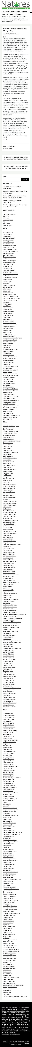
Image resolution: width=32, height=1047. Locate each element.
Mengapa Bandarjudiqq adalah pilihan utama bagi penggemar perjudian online (16, 158)
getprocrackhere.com (9, 667)
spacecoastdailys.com (9, 955)
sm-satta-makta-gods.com (11, 949)
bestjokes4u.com (8, 471)
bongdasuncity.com (9, 492)
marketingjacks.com (9, 404)
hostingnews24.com (9, 902)
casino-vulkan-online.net (10, 391)
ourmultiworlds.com (9, 238)
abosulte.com (7, 972)
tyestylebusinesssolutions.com (12, 642)
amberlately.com (8, 734)
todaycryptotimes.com (10, 945)
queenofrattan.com (8, 554)
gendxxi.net (6, 588)
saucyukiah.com (8, 232)
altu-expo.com (7, 821)
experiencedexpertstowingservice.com (14, 614)
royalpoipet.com (8, 644)
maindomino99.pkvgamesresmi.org (11, 1034)
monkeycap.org (7, 281)
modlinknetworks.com (9, 676)
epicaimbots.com (8, 876)
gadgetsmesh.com (8, 524)
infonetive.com (7, 353)
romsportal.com (8, 701)
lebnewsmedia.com (8, 789)
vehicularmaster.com (9, 727)
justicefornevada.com (9, 526)
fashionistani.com (8, 881)
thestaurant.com (8, 646)
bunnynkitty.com (8, 343)
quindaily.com (7, 970)
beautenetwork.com (9, 979)
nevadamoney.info (8, 362)
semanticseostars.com (9, 512)
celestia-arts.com (8, 244)
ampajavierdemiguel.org (10, 730)
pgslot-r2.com (7, 932)
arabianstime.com (8, 855)
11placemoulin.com (8, 478)
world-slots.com (8, 456)
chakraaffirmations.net (9, 469)
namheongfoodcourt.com (10, 375)
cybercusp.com (7, 989)
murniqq (22, 1025)
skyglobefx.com (8, 578)
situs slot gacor (21, 1016)
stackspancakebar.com (10, 374)
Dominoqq (12, 146)
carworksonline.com (9, 262)
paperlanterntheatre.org (10, 840)
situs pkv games (8, 220)
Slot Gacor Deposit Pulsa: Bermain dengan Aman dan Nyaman (14, 13)
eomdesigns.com (8, 584)
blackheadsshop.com (9, 616)
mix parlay (21, 1024)
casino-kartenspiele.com (10, 296)
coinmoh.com (7, 862)
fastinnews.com (7, 669)
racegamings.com (8, 691)
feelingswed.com (8, 883)
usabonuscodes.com (9, 947)
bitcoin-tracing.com (9, 981)
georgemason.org (8, 428)
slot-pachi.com (7, 494)
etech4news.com (8, 877)
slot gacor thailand (9, 1032)
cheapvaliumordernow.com (11, 627)
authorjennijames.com (9, 823)
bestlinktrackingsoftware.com (12, 648)
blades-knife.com (8, 560)
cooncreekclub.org (8, 240)
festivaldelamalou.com (9, 249)
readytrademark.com (9, 957)
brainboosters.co (8, 732)
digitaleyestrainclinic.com (10, 396)
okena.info (6, 806)
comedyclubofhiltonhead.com (12, 622)
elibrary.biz (6, 813)
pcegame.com (7, 930)
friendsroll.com (7, 794)
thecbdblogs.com (8, 413)
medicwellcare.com (9, 601)
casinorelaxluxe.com (9, 659)
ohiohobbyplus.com (9, 770)
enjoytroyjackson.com (9, 874)
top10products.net (8, 437)
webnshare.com (7, 518)
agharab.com (7, 828)
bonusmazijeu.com (8, 652)
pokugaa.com (7, 695)
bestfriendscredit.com (9, 811)
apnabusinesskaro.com (10, 417)
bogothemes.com (8, 772)
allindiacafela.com (8, 387)
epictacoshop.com (8, 355)
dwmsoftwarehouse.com (10, 872)
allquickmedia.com (8, 321)
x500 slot (4, 1011)
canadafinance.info (8, 360)
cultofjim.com (7, 745)
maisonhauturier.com (9, 915)
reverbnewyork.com (9, 753)
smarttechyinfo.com (9, 486)
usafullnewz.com (8, 713)
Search (5, 176)
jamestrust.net (7, 304)
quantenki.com (7, 597)
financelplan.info (8, 443)
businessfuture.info (8, 445)
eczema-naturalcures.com (10, 815)
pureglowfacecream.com (10, 325)
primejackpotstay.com (9, 693)
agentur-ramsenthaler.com (11, 582)
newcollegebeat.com (9, 751)
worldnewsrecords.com (10, 607)
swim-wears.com (8, 255)
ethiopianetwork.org (9, 522)
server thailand (23, 1029)
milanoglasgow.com (9, 377)
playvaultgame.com (9, 697)
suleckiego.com (7, 419)
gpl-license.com (8, 891)
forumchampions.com (9, 245)
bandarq (17, 1020)
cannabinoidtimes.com (9, 501)
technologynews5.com (9, 940)
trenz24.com (7, 306)
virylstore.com (7, 266)
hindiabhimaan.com (9, 409)
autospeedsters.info (9, 571)
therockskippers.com (9, 383)
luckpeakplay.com (8, 682)
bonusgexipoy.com (8, 658)
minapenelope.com (8, 764)
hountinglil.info (7, 467)
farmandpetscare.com (9, 531)
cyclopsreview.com (8, 864)
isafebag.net (6, 291)
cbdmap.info (7, 448)
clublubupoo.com (8, 650)
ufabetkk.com (7, 319)
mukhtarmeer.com (8, 921)
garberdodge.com (8, 253)
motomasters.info (8, 590)
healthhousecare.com (9, 894)
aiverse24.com (7, 974)
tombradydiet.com (8, 781)
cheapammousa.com (9, 830)
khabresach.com (8, 411)
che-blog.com (7, 460)
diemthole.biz (7, 317)
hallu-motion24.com (9, 381)
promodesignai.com (9, 966)
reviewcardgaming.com (10, 612)
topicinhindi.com (8, 429)
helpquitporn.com (8, 898)
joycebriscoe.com (8, 736)
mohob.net (6, 482)
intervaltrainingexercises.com (11, 641)
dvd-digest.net (7, 368)
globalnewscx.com (8, 548)
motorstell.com (7, 268)
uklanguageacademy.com (10, 431)
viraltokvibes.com (8, 276)
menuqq (16, 1025)
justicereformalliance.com (10, 766)
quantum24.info (7, 595)
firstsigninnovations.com (10, 251)
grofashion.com (7, 686)
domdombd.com (8, 663)
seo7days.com (7, 334)
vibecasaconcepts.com (10, 593)
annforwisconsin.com (9, 742)
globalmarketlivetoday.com (11, 889)
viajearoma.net (7, 825)
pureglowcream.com (9, 336)
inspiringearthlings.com (10, 908)
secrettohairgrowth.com (10, 340)
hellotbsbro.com (8, 529)
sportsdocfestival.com (9, 703)
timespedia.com (8, 313)
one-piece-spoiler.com (9, 561)
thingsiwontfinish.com (9, 707)
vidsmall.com (7, 603)
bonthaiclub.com (8, 783)
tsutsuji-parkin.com (8, 827)
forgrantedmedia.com (9, 257)
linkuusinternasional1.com (10, 793)
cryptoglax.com (7, 768)
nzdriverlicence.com (9, 926)
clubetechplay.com (8, 661)
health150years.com (9, 270)
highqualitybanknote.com (10, 900)
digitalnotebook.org (9, 488)
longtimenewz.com (8, 678)
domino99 (8, 1007)
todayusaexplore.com (9, 719)
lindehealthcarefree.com (10, 433)
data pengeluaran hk (9, 214)
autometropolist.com (9, 859)
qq (4, 222)
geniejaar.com (7, 475)
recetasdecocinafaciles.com (11, 834)
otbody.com (6, 302)
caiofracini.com (7, 535)
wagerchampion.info (9, 573)
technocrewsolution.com (10, 274)
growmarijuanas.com (9, 516)
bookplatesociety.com (9, 787)
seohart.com (7, 962)
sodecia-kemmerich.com (10, 631)
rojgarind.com (7, 507)
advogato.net (7, 289)
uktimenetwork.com (9, 715)
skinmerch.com (7, 755)
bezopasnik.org (7, 345)
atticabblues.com (8, 857)
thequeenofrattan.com (9, 556)
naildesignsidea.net (8, 836)
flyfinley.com (7, 463)
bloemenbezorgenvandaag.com (12, 338)
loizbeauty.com (7, 309)
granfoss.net (6, 385)
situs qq (13, 1027)
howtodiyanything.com (10, 906)
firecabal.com (7, 885)
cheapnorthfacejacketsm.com (12, 778)
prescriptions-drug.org (9, 272)
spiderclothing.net (8, 796)
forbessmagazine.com (9, 887)
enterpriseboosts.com (9, 294)
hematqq (27, 1025)
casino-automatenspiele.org (11, 298)
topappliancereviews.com (10, 406)
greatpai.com (7, 838)
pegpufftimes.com (8, 242)
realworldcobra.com (9, 567)
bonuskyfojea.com (8, 654)
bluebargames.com (8, 247)
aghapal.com (7, 819)
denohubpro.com (8, 558)
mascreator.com (8, 917)
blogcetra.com (7, 543)
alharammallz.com (8, 849)
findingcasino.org (8, 565)
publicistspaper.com (9, 968)
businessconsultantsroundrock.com (13, 985)
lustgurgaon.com (8, 473)
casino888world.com (9, 635)
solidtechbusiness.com (9, 610)
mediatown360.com (9, 394)
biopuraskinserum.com (9, 357)
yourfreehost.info (8, 776)
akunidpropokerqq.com (10, 808)
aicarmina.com (7, 738)
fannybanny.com (8, 671)
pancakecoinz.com (8, 462)
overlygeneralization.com (10, 520)
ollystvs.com (7, 546)
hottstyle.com (7, 904)
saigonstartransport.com (10, 349)
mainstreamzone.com (9, 514)
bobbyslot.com (7, 477)
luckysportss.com (8, 680)
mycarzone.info (7, 592)
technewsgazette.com (9, 323)
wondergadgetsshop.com (10, 798)
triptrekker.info (7, 586)
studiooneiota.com (8, 563)
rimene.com (6, 364)
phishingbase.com (8, 690)
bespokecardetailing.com (10, 810)
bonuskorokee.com (8, 656)
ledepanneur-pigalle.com (10, 366)
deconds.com (7, 992)
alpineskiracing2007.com (10, 389)
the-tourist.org (7, 287)
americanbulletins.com (9, 851)
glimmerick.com (8, 747)
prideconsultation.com (9, 465)
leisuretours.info (8, 527)
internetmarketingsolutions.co (12, 544)
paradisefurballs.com (9, 497)
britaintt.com (7, 990)
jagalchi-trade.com (8, 761)
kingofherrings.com (9, 326)
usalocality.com (7, 721)
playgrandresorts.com (9, 699)
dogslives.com (7, 550)
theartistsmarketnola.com (10, 370)
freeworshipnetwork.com (10, 842)
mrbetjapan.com (8, 328)
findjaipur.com (7, 744)
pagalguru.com (7, 928)
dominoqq (6, 216)
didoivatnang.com (8, 868)
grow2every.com (8, 892)
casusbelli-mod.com (9, 785)
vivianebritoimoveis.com (10, 277)
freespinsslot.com (8, 495)
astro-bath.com (7, 817)
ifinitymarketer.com (9, 673)
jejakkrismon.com (8, 315)
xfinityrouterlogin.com (9, 402)
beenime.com (7, 629)
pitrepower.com (7, 392)
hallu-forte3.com (8, 379)
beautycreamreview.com (10, 860)
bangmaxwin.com (8, 351)
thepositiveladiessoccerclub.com (12, 832)
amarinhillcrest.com (9, 285)
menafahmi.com (8, 919)
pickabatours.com (8, 439)
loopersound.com (8, 762)
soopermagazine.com (9, 953)
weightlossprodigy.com (10, 484)
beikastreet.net (7, 234)
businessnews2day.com (10, 605)
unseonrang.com (8, 539)
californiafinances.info (9, 358)
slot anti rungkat (6, 1012)
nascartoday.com (8, 923)
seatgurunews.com (8, 800)
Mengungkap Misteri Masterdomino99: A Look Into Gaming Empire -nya (16, 167)
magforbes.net (7, 279)
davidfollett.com (8, 749)
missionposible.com (9, 398)
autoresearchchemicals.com (11, 415)
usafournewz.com (8, 723)
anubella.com (7, 975)
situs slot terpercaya (20, 1014)
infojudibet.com (7, 446)
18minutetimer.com (8, 511)
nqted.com (6, 925)
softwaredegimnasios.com (11, 951)
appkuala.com (7, 332)
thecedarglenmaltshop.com (11, 426)
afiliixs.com (6, 847)
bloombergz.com (8, 293)
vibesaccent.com (8, 729)
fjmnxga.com (7, 347)
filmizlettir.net (7, 236)
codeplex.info (7, 804)
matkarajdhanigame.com (10, 452)
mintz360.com (7, 480)
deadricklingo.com (8, 576)
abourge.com (7, 845)
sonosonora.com (8, 791)
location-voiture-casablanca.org (12, 618)
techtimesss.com (8, 264)
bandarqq (6, 218)
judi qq (27, 1011)
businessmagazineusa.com (11, 599)
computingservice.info (9, 533)
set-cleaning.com (8, 964)
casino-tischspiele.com (10, 300)
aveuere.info (6, 499)
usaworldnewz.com (9, 717)
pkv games (9, 148)
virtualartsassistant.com (10, 624)
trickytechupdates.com (10, 407)
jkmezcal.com (7, 639)
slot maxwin (11, 1014)
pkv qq (3, 1007)
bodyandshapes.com (9, 983)
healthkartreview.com (9, 896)
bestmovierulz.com (8, 759)
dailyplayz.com (7, 665)
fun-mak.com (7, 633)
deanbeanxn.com (8, 450)
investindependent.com (10, 909)
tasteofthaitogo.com (9, 342)
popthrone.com (7, 454)
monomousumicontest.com (11, 575)
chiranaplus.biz (7, 372)
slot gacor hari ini (11, 1011)
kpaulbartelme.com (9, 620)
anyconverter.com (8, 311)
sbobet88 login (21, 1011)
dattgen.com (7, 866)
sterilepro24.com (8, 609)
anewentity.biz (7, 330)
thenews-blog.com (8, 943)
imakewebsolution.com (10, 458)
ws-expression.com (9, 934)
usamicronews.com (8, 684)
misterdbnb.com (8, 637)
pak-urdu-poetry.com (9, 541)
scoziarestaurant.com (9, 960)
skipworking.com (8, 308)
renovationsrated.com (9, 958)
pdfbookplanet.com (9, 552)
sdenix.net (6, 283)
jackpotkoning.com (8, 674)
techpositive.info (8, 537)
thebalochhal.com (8, 725)
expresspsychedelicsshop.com (12, 879)
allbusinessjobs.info (9, 435)
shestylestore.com (8, 705)
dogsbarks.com (7, 870)
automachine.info (8, 569)
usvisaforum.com (8, 757)
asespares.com (7, 853)
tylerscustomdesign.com (10, 260)
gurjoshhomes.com (8, 779)
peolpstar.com (7, 259)
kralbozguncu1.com (9, 911)
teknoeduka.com (8, 941)
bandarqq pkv (7, 225)
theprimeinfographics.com (11, 625)
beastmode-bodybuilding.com (12, 441)
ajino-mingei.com (8, 774)
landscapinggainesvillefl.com (11, 913)
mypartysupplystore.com (10, 740)
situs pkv (4, 1009)
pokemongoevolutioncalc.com (12, 688)
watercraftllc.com (8, 843)
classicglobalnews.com (10, 987)
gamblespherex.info (9, 580)
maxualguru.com (8, 490)
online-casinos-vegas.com (11, 400)
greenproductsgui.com (9, 503)
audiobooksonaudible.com (11, 977)
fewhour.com (7, 509)
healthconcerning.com (9, 505)
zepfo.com (6, 938)
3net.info (5, 802)
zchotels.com (7, 936)
